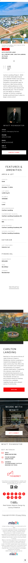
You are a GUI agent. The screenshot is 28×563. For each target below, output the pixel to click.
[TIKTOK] (16, 497)
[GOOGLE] (23, 493)
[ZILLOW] (19, 497)
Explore (14, 389)
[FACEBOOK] (4, 493)
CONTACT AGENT (14, 152)
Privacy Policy (21, 515)
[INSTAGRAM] (8, 493)
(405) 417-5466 (6, 137)
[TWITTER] (16, 493)
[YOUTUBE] (19, 493)
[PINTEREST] (12, 497)
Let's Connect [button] (14, 433)
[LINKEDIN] (12, 493)
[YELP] (8, 497)
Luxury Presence (14, 507)
